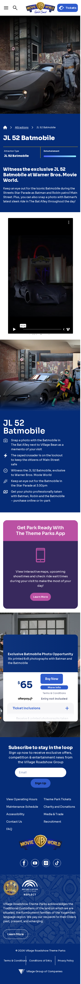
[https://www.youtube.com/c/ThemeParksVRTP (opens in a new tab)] (35, 863)
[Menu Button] (6, 8)
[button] (40, 708)
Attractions (22, 127)
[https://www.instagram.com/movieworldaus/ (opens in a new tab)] (46, 863)
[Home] (5, 127)
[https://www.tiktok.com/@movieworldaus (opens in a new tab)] (57, 863)
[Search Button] (15, 8)
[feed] (40, 163)
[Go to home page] (40, 8)
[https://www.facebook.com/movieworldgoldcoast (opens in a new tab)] (24, 863)
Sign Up (40, 783)
